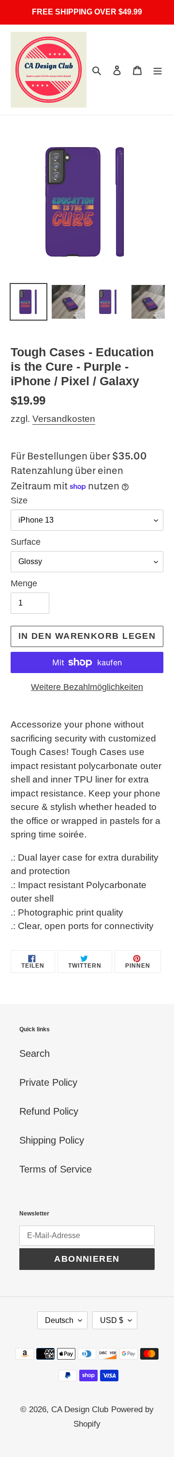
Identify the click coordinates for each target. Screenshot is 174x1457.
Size (19, 500)
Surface (26, 542)
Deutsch (59, 1320)
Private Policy (48, 1082)
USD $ (111, 1320)
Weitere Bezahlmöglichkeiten (87, 687)
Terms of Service (55, 1169)
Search (34, 1053)
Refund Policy (48, 1111)
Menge (24, 583)
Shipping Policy (51, 1140)
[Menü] (157, 70)
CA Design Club (79, 1409)
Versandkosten (63, 419)
